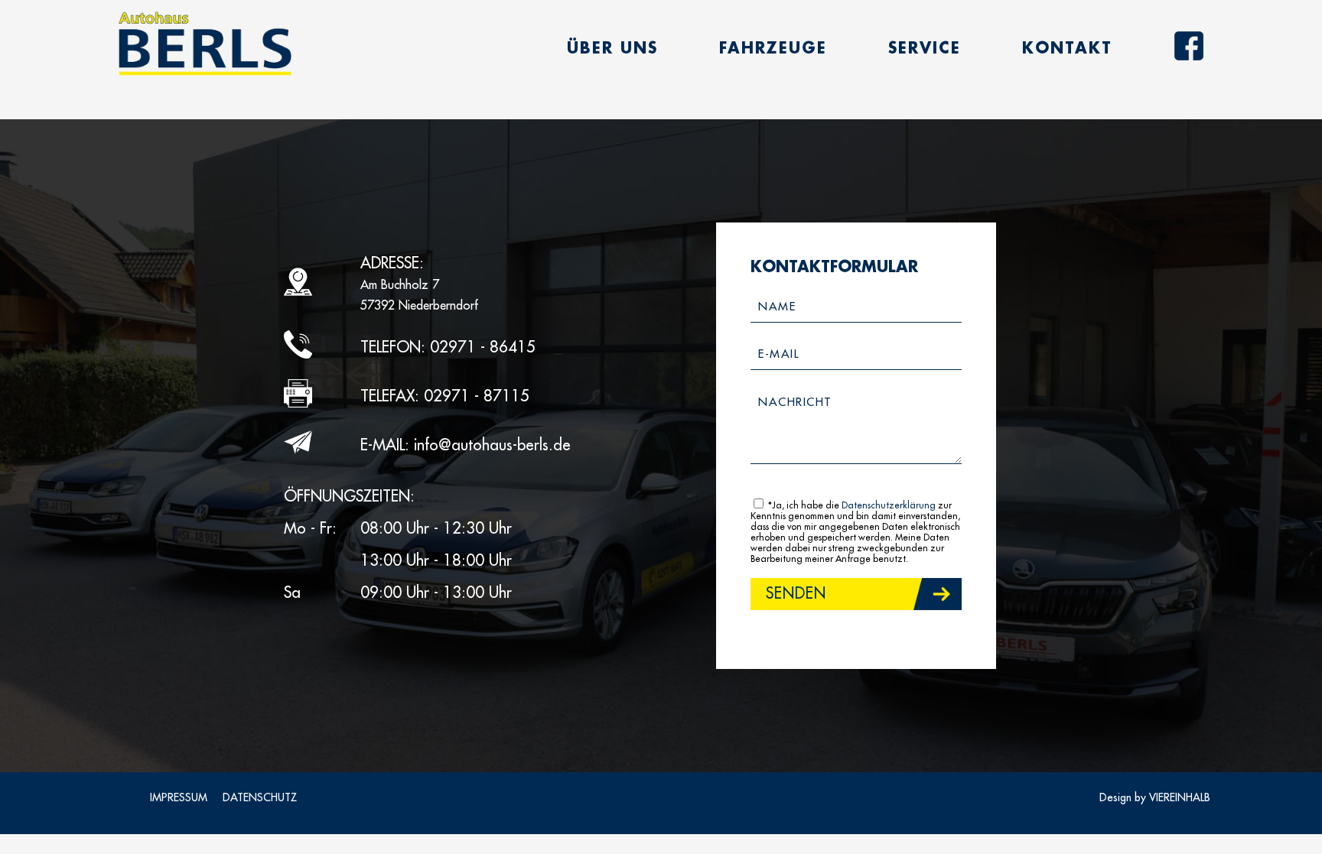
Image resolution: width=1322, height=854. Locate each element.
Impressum (178, 797)
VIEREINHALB (1179, 797)
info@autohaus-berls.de (492, 445)
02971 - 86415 (483, 347)
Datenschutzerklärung (889, 505)
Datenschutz (260, 797)
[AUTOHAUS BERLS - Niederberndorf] (204, 43)
